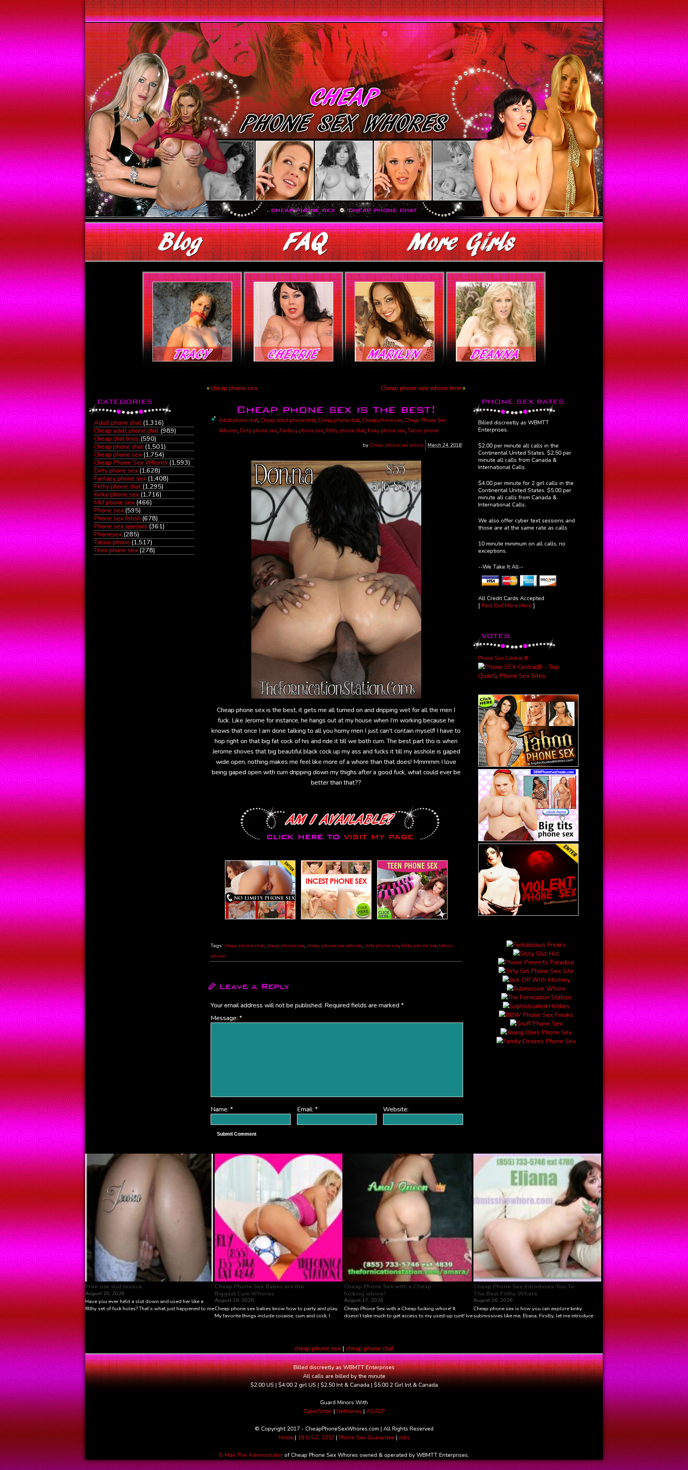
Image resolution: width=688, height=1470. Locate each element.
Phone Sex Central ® (503, 658)
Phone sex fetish (117, 518)
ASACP (375, 1411)
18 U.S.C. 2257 (316, 1437)
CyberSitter (317, 1411)
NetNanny (349, 1411)
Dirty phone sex (116, 470)
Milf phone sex (114, 502)
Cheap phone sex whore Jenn (421, 388)
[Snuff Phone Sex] (528, 913)
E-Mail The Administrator (251, 1455)
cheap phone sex (234, 388)
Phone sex (108, 510)
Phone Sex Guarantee (367, 1437)
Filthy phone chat (117, 486)
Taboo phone (112, 542)
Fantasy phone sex (120, 478)
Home (286, 1437)
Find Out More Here (507, 605)
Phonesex (108, 534)
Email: (307, 1109)
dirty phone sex (382, 945)
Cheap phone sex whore (396, 445)
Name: (222, 1109)
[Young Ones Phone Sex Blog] (412, 919)
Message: (226, 1018)
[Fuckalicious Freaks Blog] (260, 919)
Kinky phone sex (116, 494)
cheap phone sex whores (334, 945)
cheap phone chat (244, 945)
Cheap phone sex (118, 454)
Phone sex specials (120, 526)
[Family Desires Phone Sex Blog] (336, 919)
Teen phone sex (116, 550)
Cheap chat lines (116, 438)
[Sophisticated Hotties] (528, 764)
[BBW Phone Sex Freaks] (528, 839)
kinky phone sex (419, 945)
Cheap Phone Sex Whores (131, 462)
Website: (395, 1109)
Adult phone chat (117, 422)
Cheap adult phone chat (126, 430)
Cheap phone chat (118, 446)
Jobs (404, 1437)
